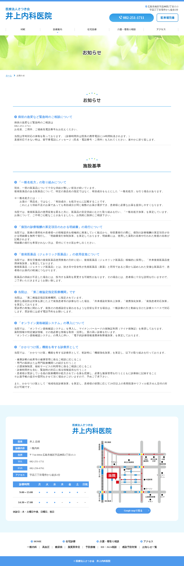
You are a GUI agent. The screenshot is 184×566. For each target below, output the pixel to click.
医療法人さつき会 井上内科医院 (29, 13)
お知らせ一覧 (149, 547)
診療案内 (57, 29)
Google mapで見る (133, 510)
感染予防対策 (129, 547)
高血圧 (46, 547)
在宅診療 (92, 29)
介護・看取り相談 (126, 29)
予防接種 (90, 547)
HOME (23, 29)
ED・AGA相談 (109, 547)
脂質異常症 (74, 547)
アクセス (161, 29)
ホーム (9, 75)
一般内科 (32, 547)
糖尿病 (58, 547)
